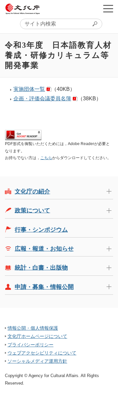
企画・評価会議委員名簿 (42, 98)
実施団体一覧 (29, 89)
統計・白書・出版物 (41, 267)
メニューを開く (108, 8)
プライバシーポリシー (30, 344)
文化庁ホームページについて (37, 336)
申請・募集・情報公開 (44, 287)
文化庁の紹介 (32, 191)
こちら (46, 158)
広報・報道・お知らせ (44, 248)
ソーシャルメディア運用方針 (37, 361)
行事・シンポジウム (41, 229)
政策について (32, 210)
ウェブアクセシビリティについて (42, 353)
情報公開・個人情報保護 (33, 328)
